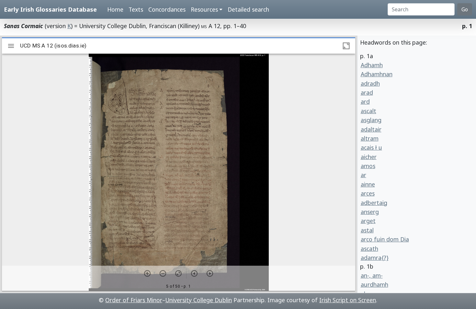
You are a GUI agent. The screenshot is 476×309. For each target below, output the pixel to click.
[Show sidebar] (11, 46)
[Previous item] (194, 273)
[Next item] (210, 273)
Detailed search (248, 9)
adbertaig (374, 203)
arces (368, 193)
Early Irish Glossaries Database (50, 9)
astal (367, 230)
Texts (136, 9)
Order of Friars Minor (133, 300)
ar (363, 175)
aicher (369, 157)
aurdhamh (374, 284)
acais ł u (371, 147)
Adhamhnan (376, 74)
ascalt (368, 111)
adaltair (371, 129)
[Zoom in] (147, 273)
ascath (369, 248)
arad (367, 92)
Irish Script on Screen (347, 300)
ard (365, 101)
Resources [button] (204, 9)
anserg (370, 212)
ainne (368, 184)
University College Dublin (198, 300)
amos (368, 166)
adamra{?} (375, 257)
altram (370, 138)
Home (115, 9)
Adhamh (372, 65)
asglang (371, 120)
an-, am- (372, 275)
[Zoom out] (163, 273)
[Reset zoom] (178, 273)
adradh (370, 83)
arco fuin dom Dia (385, 239)
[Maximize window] (346, 46)
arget (368, 221)
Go (464, 9)
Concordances (167, 9)
